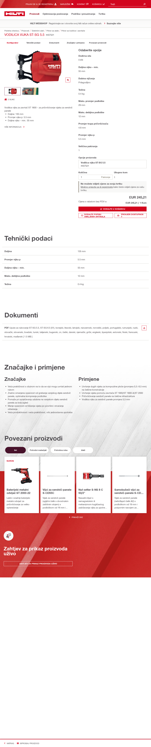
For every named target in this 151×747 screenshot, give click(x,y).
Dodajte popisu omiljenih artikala (94, 215)
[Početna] (14, 13)
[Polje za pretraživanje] (144, 4)
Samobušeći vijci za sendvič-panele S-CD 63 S (127, 491)
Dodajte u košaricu (114, 209)
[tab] (12, 43)
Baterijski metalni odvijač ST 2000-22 (18, 491)
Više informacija (12, 127)
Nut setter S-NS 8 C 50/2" (90, 491)
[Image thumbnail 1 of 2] (12, 91)
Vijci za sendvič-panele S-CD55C (57, 491)
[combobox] (127, 4)
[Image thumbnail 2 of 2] (30, 91)
